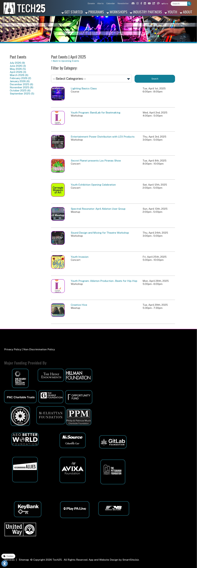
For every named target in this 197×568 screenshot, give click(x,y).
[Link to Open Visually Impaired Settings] (4, 563)
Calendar (110, 3)
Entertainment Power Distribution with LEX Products (103, 136)
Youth (172, 12)
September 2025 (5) (22, 93)
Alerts (100, 3)
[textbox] (179, 4)
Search (154, 78)
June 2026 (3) (18, 65)
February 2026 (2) (20, 78)
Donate (91, 3)
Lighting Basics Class (84, 88)
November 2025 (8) (21, 87)
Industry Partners (147, 12)
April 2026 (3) (18, 71)
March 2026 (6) (19, 75)
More (165, 3)
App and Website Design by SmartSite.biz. (114, 559)
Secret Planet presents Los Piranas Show (96, 160)
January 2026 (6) (20, 81)
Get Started (73, 12)
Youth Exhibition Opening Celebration (93, 184)
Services (9, 559)
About (187, 12)
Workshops (118, 12)
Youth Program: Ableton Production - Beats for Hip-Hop (104, 280)
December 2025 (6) (21, 84)
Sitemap (24, 559)
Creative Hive (79, 304)
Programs (96, 12)
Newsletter (123, 3)
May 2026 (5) (18, 68)
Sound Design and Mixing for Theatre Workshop (100, 232)
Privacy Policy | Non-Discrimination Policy (29, 349)
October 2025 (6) (20, 90)
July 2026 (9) (17, 62)
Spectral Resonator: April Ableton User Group (98, 208)
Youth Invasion (79, 256)
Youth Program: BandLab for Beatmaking (95, 112)
